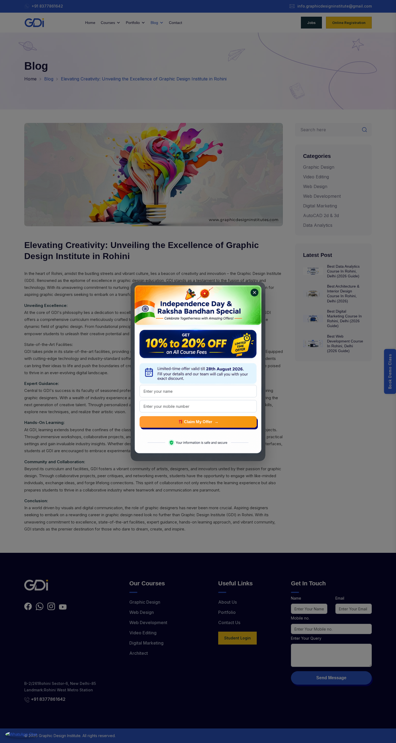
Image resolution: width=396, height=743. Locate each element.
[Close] (253, 291)
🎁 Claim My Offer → (198, 421)
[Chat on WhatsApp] (21, 734)
